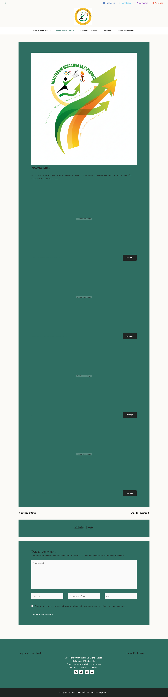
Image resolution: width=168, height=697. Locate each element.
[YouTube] (92, 672)
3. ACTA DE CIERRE (38, 415)
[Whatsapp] (81, 672)
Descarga (129, 257)
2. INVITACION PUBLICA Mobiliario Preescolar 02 (49, 336)
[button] (5, 2)
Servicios (107, 31)
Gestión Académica (88, 31)
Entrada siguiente (140, 513)
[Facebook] (76, 672)
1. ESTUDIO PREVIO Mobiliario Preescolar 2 (47, 258)
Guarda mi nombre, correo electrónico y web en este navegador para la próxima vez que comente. (80, 606)
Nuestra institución (40, 31)
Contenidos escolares (126, 31)
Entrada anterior (27, 513)
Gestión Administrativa (64, 31)
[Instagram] (87, 672)
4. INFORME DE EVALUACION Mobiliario (46, 493)
